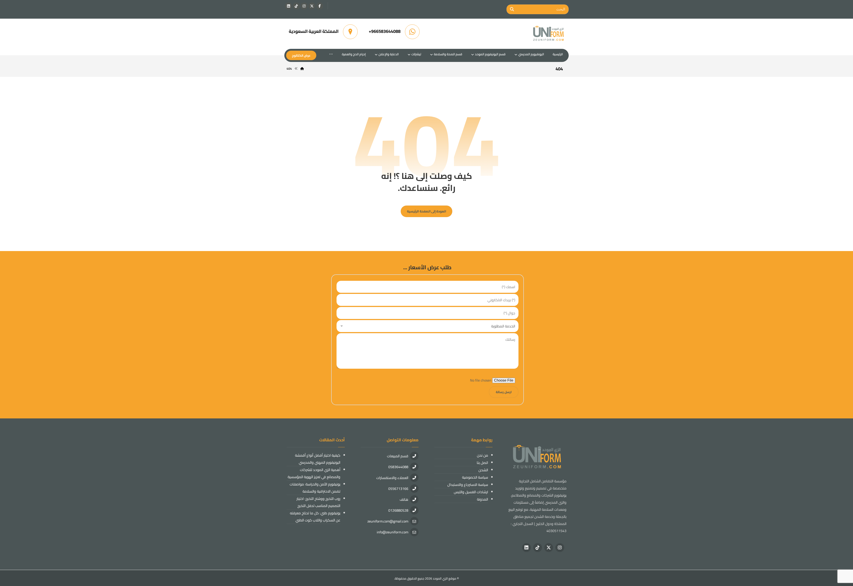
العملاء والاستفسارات (392, 477)
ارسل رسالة (504, 392)
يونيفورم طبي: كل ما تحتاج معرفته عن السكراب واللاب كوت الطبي (315, 516)
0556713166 (398, 488)
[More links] (331, 54)
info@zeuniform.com (392, 532)
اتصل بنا (482, 462)
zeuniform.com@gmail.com (387, 521)
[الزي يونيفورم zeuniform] (549, 34)
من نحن (482, 455)
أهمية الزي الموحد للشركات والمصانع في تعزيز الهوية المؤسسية (314, 473)
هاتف (404, 499)
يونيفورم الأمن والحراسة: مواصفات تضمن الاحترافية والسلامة (315, 488)
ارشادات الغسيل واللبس (471, 492)
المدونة (482, 499)
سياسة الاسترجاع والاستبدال (467, 484)
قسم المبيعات (397, 456)
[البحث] (512, 9)
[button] (319, 6)
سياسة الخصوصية (475, 477)
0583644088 (398, 466)
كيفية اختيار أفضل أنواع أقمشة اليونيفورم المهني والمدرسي (317, 459)
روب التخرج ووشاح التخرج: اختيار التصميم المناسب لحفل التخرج (318, 502)
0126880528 (398, 510)
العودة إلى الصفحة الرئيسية (426, 211)
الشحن (483, 470)
